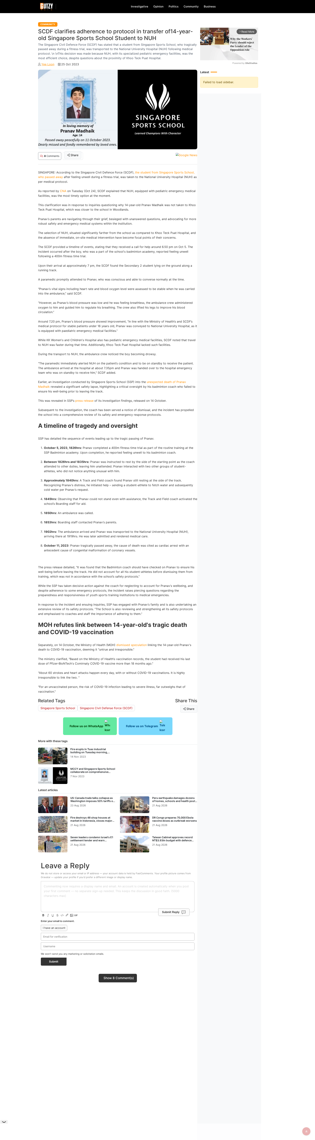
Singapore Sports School (57, 708)
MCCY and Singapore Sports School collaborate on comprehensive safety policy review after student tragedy (92, 773)
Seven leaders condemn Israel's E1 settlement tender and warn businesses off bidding (91, 840)
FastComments (144, 873)
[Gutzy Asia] (46, 6)
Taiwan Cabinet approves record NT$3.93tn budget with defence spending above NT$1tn (172, 840)
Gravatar (45, 877)
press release (84, 400)
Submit (53, 961)
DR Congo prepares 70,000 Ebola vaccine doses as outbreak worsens (174, 819)
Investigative (139, 6)
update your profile (65, 877)
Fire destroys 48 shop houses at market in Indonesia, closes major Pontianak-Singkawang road (91, 820)
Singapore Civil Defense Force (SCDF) (106, 708)
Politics (173, 6)
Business (210, 6)
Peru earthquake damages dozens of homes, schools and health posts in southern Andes (174, 801)
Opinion (158, 6)
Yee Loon (47, 64)
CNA (63, 191)
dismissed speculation (131, 645)
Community (191, 6)
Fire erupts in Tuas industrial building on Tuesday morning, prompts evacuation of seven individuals (89, 754)
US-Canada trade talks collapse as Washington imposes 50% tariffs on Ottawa (92, 801)
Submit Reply (171, 912)
